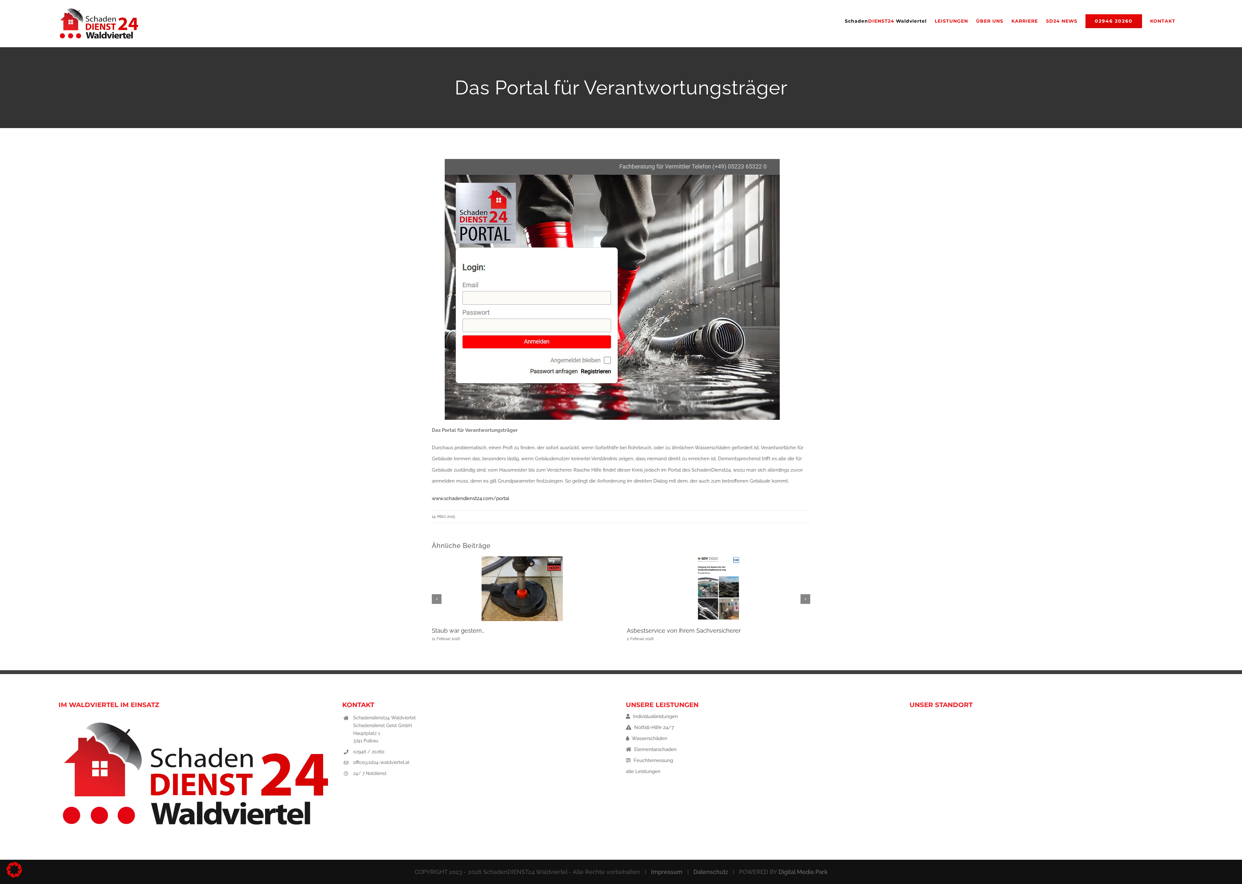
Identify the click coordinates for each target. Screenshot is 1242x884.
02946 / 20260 (369, 751)
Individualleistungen (655, 716)
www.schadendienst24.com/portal (470, 498)
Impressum (666, 871)
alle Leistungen (643, 771)
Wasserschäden (649, 738)
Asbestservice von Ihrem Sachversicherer (684, 630)
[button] (436, 599)
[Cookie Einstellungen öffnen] (14, 876)
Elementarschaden (655, 749)
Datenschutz (710, 871)
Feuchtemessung (652, 760)
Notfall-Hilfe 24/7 (653, 727)
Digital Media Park (803, 871)
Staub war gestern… (458, 630)
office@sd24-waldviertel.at (381, 762)
